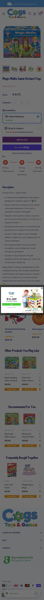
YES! (11, 304)
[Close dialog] (42, 288)
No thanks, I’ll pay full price (11, 307)
